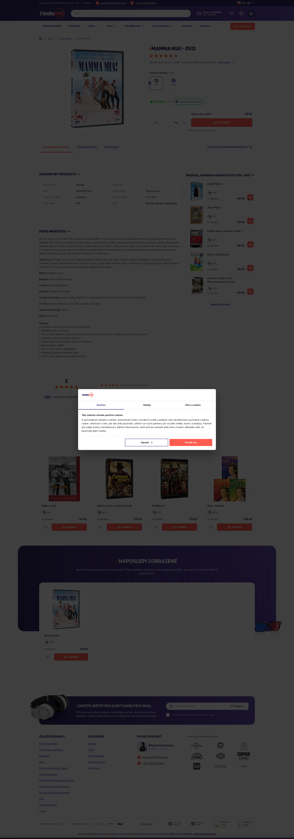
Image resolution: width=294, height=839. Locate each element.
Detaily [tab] (147, 405)
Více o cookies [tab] (193, 405)
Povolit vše (191, 442)
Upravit (145, 442)
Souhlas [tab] (101, 405)
